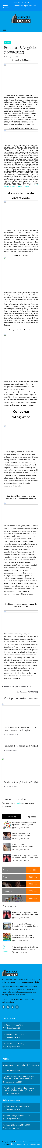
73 (30, 870)
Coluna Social (8, 891)
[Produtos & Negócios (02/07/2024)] (21, 759)
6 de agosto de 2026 (21, 941)
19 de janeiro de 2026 (12, 1070)
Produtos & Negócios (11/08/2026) (16, 1116)
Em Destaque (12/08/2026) (13, 1044)
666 (30, 891)
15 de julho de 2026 (21, 952)
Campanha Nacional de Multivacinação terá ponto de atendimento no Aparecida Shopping (24, 845)
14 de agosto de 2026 (12, 1037)
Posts (33, 870)
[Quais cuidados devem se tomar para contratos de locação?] (21, 705)
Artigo (5, 870)
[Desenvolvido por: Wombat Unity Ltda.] (25, 1144)
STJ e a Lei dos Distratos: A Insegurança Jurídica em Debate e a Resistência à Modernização (18, 1078)
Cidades (6, 884)
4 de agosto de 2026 (12, 1128)
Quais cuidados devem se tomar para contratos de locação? (20, 729)
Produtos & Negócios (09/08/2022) (17, 686)
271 (30, 898)
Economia (8, 42)
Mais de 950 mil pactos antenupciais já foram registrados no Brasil (21, 835)
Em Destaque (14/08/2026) (13, 1034)
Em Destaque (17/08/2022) (27, 692)
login (19, 803)
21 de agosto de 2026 (22, 828)
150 (30, 877)
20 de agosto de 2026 (22, 850)
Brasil (5, 877)
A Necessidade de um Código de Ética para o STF (21, 1066)
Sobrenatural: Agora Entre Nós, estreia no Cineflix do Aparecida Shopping (25, 856)
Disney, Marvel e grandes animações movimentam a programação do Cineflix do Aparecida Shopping (23, 936)
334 (30, 884)
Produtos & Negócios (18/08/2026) (16, 1106)
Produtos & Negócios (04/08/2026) (16, 1125)
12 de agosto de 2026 (22, 929)
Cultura (6, 898)
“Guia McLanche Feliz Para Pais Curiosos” (21, 185)
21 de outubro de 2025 (13, 1093)
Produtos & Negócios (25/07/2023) (21, 745)
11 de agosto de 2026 (12, 1119)
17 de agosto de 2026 (12, 1028)
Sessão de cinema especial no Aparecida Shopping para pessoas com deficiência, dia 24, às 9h (25, 824)
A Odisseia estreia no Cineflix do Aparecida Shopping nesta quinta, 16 (25, 948)
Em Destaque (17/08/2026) (13, 1025)
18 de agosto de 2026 (12, 1109)
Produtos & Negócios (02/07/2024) (21, 782)
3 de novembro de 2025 (13, 1082)
